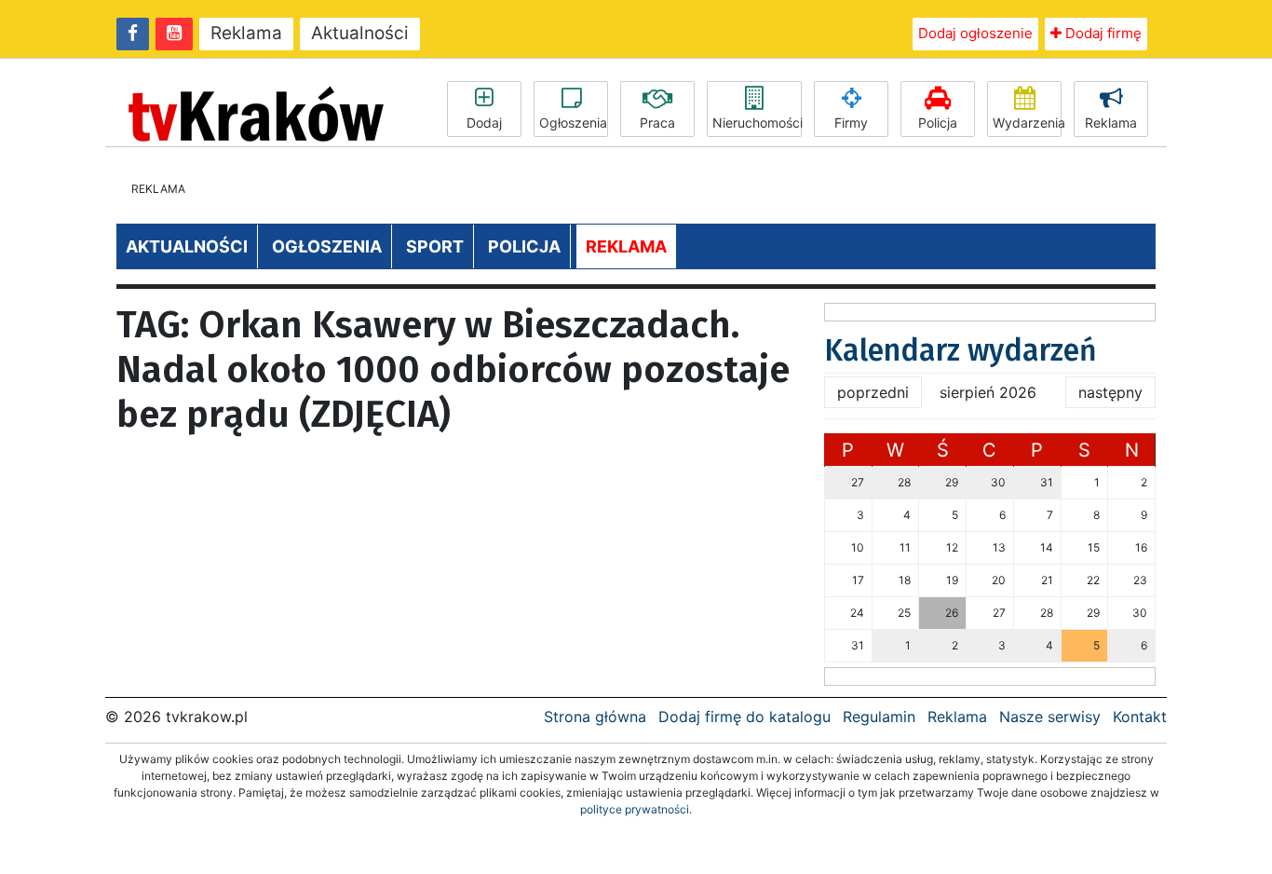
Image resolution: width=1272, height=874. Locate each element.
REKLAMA (626, 246)
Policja (937, 122)
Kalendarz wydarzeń (960, 350)
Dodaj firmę (1102, 33)
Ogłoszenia (573, 122)
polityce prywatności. (636, 809)
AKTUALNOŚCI (187, 246)
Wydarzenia (1027, 122)
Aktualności (360, 33)
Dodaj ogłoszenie (975, 33)
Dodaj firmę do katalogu (744, 716)
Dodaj (484, 122)
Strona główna (595, 716)
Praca (657, 122)
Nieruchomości (757, 122)
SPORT (435, 246)
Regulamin (879, 716)
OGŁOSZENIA (327, 246)
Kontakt (1140, 716)
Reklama (246, 33)
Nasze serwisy (1050, 716)
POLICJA (524, 246)
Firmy (851, 122)
